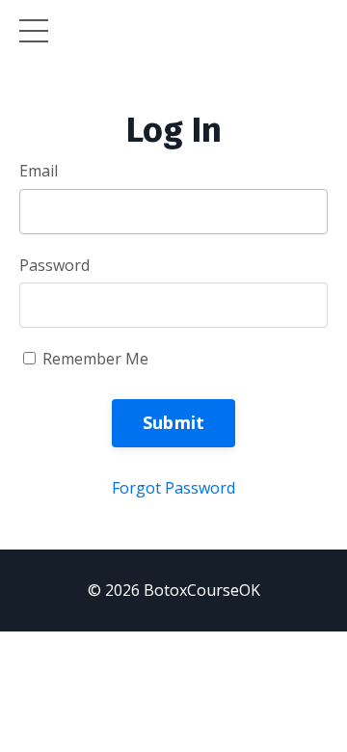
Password (54, 265)
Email (38, 170)
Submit (174, 422)
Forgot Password (173, 487)
